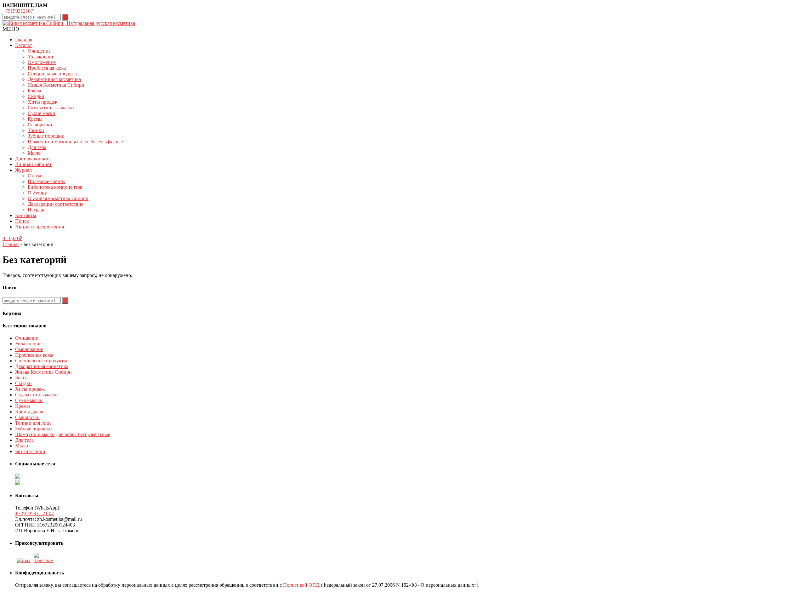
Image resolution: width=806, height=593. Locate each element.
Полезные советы (46, 181)
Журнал (23, 170)
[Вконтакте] (45, 560)
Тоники (36, 130)
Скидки (36, 96)
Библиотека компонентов (55, 187)
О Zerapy (37, 192)
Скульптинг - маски (36, 394)
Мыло (34, 153)
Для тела (37, 147)
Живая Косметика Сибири (56, 85)
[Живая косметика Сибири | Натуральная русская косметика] (69, 23)
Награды (37, 209)
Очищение (39, 51)
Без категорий (30, 451)
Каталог (23, 45)
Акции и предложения (39, 226)
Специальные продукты (54, 73)
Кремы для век (31, 411)
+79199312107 (18, 11)
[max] (24, 560)
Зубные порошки (46, 136)
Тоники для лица (33, 423)
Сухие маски (41, 113)
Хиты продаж (42, 102)
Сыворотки (40, 124)
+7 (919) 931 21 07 (34, 513)
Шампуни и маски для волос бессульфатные (75, 141)
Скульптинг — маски (51, 107)
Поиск (22, 221)
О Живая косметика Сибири (58, 198)
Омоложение (42, 62)
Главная (23, 39)
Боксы (34, 90)
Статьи (35, 175)
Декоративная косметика (54, 79)
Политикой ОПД (301, 585)
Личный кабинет (33, 164)
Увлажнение (41, 56)
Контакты (25, 215)
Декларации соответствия (55, 204)
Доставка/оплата (33, 158)
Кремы (35, 119)
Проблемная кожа (47, 68)
